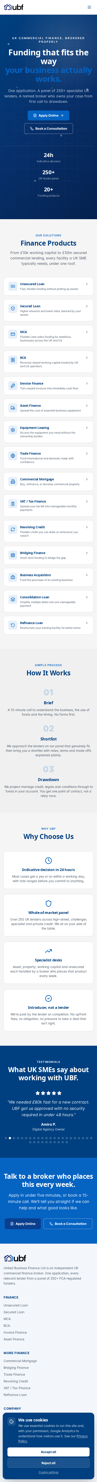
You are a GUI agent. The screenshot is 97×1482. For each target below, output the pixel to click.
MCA (7, 1319)
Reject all (48, 1463)
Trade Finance (14, 1374)
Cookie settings (48, 1472)
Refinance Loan (15, 1395)
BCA (7, 1325)
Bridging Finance (16, 1367)
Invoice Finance (15, 1332)
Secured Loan (14, 1312)
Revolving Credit (16, 1381)
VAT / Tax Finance (17, 1388)
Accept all (48, 1452)
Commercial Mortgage (20, 1361)
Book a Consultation (51, 128)
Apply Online (48, 115)
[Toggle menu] (89, 7)
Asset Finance (14, 1339)
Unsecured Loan (16, 1305)
